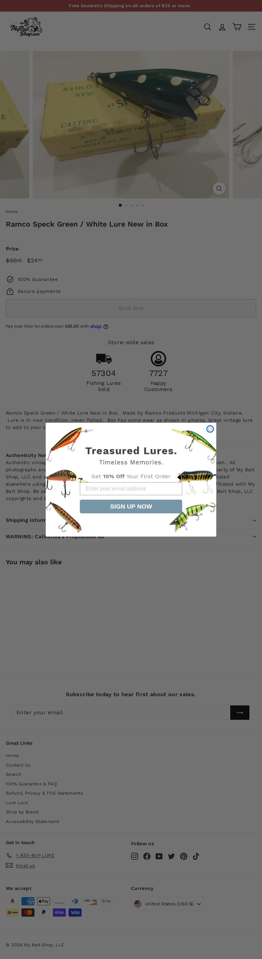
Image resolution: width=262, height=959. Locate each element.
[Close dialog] (210, 429)
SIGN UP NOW (131, 506)
